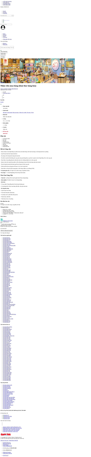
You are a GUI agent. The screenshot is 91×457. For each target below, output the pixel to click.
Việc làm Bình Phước (7, 369)
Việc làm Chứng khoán (7, 262)
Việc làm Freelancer (7, 388)
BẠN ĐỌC (10, 431)
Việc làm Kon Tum (6, 352)
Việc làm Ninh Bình (7, 364)
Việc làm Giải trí (6, 298)
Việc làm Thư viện (6, 312)
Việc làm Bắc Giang (7, 363)
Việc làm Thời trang (7, 313)
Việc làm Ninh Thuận (7, 353)
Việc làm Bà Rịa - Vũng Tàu (8, 335)
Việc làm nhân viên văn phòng (9, 397)
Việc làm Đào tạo (6, 322)
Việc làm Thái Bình (7, 355)
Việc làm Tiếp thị (6, 315)
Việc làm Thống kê (6, 301)
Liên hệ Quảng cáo (6, 442)
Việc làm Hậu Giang (7, 374)
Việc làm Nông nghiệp (7, 242)
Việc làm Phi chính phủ (7, 279)
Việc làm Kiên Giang (7, 366)
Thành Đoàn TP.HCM (13, 440)
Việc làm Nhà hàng (7, 275)
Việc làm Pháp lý (6, 273)
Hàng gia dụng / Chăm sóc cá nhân (19, 112)
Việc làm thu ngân (6, 406)
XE (16, 428)
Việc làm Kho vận (6, 263)
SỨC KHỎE (16, 430)
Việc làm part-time (6, 386)
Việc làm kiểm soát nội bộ (8, 405)
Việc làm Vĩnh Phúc (7, 349)
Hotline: (7, 445)
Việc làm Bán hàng (6, 265)
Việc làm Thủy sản (6, 244)
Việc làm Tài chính (6, 267)
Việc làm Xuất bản (6, 296)
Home (4, 33)
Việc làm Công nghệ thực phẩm (9, 245)
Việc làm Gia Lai (6, 342)
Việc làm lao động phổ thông (8, 401)
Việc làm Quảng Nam (7, 372)
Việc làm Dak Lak (6, 375)
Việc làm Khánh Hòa (7, 373)
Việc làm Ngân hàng (7, 241)
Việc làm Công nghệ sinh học (9, 243)
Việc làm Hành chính (7, 258)
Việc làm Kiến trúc (6, 308)
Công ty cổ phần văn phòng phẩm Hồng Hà (9, 88)
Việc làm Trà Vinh (6, 365)
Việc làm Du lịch (6, 256)
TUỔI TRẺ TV (6, 2)
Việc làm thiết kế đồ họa (7, 392)
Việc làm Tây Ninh (6, 339)
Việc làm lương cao (7, 407)
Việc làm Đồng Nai (7, 330)
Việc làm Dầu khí (6, 257)
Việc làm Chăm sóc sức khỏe (8, 305)
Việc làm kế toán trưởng (7, 400)
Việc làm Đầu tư (6, 319)
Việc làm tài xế (6, 390)
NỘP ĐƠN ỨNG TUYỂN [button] (5, 89)
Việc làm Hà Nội (6, 328)
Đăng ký (4, 43)
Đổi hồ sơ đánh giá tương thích (6, 230)
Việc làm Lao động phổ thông (9, 272)
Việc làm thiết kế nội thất (8, 402)
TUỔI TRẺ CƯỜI (6, 4)
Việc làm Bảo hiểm (6, 271)
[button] (6, 21)
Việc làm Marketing (7, 247)
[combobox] (7, 47)
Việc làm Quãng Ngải (7, 340)
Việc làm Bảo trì (6, 277)
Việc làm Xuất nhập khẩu (8, 248)
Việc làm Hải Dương (7, 347)
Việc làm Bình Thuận (7, 361)
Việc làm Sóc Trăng (7, 354)
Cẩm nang (5, 13)
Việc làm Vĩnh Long (7, 359)
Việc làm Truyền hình (7, 316)
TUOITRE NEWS (6, 3)
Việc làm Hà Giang (7, 377)
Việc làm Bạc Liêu (6, 362)
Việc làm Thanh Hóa (7, 343)
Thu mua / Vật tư (30, 112)
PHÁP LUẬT (18, 427)
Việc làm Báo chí (6, 303)
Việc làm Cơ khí (6, 246)
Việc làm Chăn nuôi (7, 289)
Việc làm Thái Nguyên (7, 356)
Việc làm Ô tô (5, 252)
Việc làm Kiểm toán (7, 292)
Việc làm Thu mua (6, 264)
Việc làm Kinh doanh (7, 259)
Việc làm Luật (5, 309)
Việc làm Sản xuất (6, 285)
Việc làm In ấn (6, 291)
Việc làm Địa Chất (6, 320)
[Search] (13, 15)
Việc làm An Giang (7, 341)
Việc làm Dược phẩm (7, 297)
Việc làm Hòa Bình (7, 379)
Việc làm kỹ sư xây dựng (8, 393)
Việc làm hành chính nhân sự (8, 391)
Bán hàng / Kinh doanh (7, 112)
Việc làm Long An (6, 331)
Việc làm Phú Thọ (6, 371)
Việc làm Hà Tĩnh (6, 370)
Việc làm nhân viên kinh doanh (9, 399)
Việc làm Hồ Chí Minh (7, 326)
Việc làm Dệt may (6, 266)
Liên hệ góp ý (5, 444)
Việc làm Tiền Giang (7, 357)
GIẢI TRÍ (18, 429)
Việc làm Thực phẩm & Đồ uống (9, 314)
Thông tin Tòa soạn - (4, 440)
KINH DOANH (6, 428)
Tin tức (4, 11)
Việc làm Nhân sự (6, 251)
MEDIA (4, 427)
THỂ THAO (5, 430)
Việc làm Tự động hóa (7, 261)
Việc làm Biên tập (6, 295)
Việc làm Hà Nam (6, 351)
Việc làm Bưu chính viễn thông (9, 304)
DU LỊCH (20, 428)
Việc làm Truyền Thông (7, 282)
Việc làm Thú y (6, 274)
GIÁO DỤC (5, 431)
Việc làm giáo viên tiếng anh (8, 398)
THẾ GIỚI (13, 427)
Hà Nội (1, 102)
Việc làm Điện (6, 286)
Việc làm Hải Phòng (7, 333)
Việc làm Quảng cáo (7, 293)
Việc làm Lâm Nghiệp (7, 287)
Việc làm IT (5, 389)
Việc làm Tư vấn (6, 317)
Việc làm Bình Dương (7, 329)
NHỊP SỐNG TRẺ (6, 429)
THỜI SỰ (8, 427)
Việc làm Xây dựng (7, 238)
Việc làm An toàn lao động (8, 276)
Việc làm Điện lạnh (7, 269)
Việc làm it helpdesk (7, 403)
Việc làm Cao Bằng (7, 376)
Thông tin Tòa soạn (7, 452)
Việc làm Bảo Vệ (6, 239)
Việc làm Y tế (5, 268)
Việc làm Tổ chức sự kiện (8, 318)
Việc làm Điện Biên (7, 380)
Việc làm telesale (6, 395)
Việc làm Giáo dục (6, 278)
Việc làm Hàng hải (6, 307)
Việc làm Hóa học (6, 255)
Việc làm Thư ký (6, 311)
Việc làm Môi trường (7, 249)
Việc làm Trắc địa (6, 283)
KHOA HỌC (11, 430)
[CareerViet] (13, 413)
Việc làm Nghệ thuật (7, 299)
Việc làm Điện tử (6, 284)
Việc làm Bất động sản (7, 253)
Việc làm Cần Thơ (6, 338)
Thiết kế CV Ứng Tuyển (8, 220)
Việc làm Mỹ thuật (6, 288)
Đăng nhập (5, 44)
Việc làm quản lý (6, 408)
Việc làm (4, 12)
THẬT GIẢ (15, 431)
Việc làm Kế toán (6, 237)
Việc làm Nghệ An (6, 367)
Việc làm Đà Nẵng (6, 332)
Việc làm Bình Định (7, 350)
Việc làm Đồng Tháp (7, 360)
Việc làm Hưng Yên (7, 334)
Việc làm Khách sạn (7, 254)
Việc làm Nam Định (7, 345)
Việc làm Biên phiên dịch (8, 302)
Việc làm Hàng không (7, 294)
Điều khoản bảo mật (7, 443)
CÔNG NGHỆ (13, 428)
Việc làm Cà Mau (6, 346)
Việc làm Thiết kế (6, 281)
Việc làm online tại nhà (7, 385)
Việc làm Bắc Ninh (6, 336)
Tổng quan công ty (6, 93)
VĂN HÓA (13, 429)
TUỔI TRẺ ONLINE (7, 1)
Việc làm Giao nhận (7, 306)
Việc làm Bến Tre (6, 344)
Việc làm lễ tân (6, 396)
